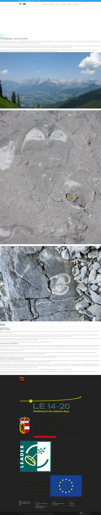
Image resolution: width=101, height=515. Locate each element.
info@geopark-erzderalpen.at (58, 503)
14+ (8, 328)
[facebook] (37, 0)
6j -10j (1, 328)
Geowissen (51, 4)
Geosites (70, 4)
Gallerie (1, 35)
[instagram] (39, 0)
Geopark (57, 4)
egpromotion (50, 513)
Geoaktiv (63, 4)
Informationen (3, 34)
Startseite (45, 4)
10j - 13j (5, 328)
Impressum (72, 503)
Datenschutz (72, 505)
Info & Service (76, 4)
